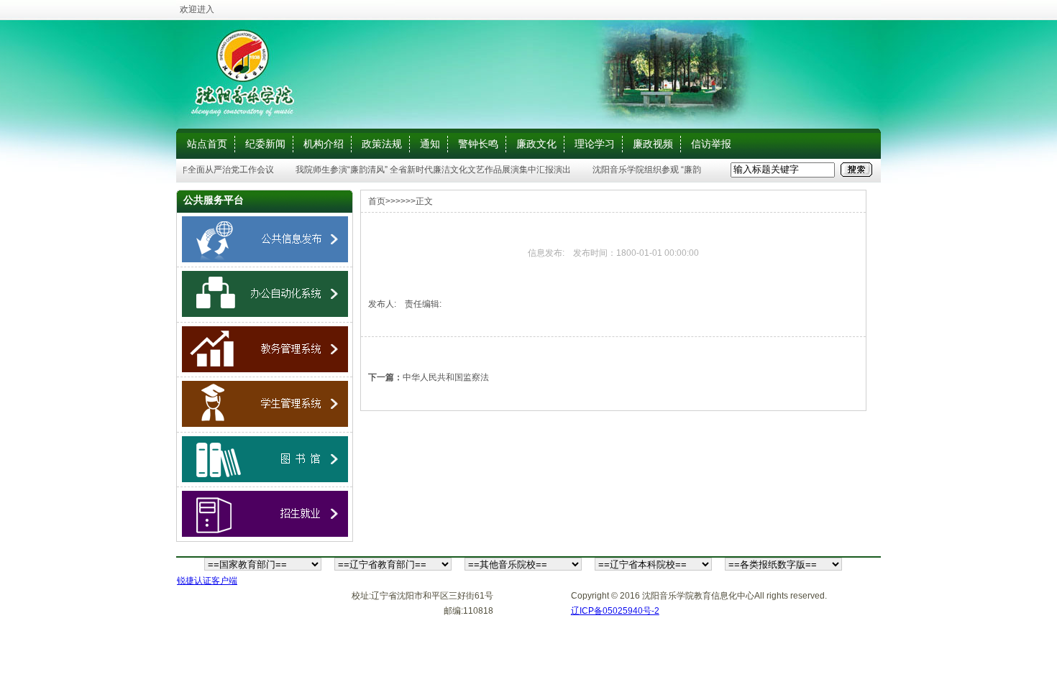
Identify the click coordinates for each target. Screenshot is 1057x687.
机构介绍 (323, 143)
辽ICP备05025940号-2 (615, 611)
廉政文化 (536, 143)
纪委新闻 (265, 143)
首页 (376, 201)
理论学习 (595, 143)
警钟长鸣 (478, 143)
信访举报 (711, 143)
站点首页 (207, 143)
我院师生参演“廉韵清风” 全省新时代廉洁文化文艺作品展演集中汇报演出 (428, 170)
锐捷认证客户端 (207, 581)
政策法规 (382, 143)
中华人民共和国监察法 (446, 377)
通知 (430, 143)
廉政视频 (653, 143)
